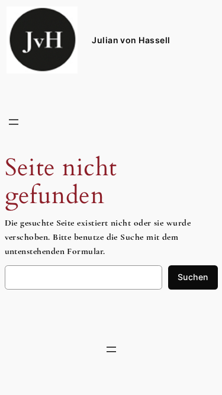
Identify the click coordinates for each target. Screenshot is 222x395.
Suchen (193, 277)
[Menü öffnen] (14, 122)
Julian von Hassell (131, 40)
